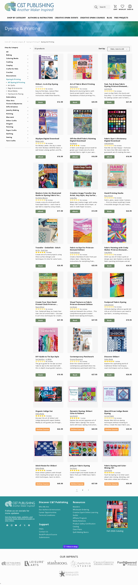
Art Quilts (11, 85)
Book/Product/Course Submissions (48, 535)
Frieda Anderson (75, 252)
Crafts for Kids (12, 69)
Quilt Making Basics (81, 532)
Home (7, 42)
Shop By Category (11, 47)
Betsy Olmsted (108, 196)
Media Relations (79, 521)
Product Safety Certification (84, 524)
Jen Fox (38, 250)
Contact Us (43, 532)
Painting (9, 127)
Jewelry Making (12, 110)
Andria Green (74, 87)
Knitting (9, 114)
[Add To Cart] (37, 71)
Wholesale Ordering (81, 509)
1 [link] (76, 490)
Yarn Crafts (11, 141)
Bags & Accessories (15, 88)
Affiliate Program (80, 518)
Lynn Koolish (108, 89)
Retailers (76, 507)
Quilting (9, 134)
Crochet (9, 72)
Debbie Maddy (108, 359)
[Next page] (88, 490)
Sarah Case (44, 250)
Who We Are (44, 507)
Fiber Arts (10, 101)
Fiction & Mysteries (14, 104)
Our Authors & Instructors (50, 509)
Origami (9, 124)
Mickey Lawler (40, 141)
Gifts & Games (12, 107)
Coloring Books (12, 58)
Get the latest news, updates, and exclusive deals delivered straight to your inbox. (20, 519)
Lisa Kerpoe (73, 307)
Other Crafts (11, 121)
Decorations (11, 76)
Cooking (9, 62)
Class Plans (77, 529)
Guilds (75, 515)
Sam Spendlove (40, 359)
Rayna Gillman (40, 307)
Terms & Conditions (47, 515)
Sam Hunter (73, 468)
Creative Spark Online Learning (85, 512)
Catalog (76, 526)
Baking (9, 55)
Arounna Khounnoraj (76, 359)
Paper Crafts (11, 130)
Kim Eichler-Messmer (42, 198)
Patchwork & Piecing (15, 94)
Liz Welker (49, 359)
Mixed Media (12, 91)
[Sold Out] (105, 343)
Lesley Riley (73, 198)
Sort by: (102, 48)
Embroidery (11, 97)
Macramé (10, 117)
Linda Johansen (109, 143)
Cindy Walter (108, 252)
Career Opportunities (47, 512)
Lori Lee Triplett (109, 416)
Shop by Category (17, 42)
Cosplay (9, 65)
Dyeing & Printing (32, 42)
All (7, 52)
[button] (101, 7)
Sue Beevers (73, 143)
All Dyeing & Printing (16, 82)
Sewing (9, 137)
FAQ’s (41, 529)
